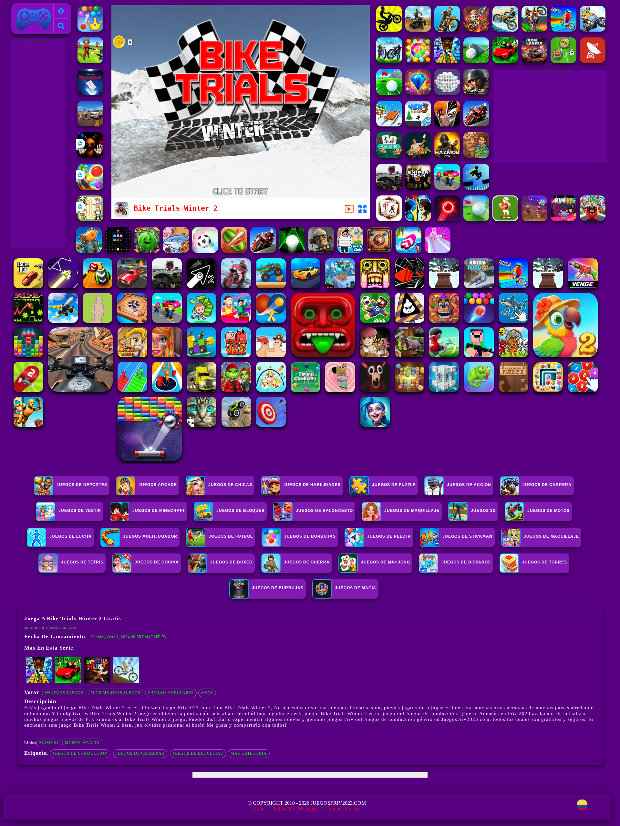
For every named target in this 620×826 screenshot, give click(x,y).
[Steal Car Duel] (447, 188)
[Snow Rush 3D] (389, 124)
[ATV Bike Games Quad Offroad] (418, 30)
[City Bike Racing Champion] (389, 61)
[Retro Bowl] (505, 219)
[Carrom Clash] (379, 251)
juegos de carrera (547, 485)
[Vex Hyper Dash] (476, 188)
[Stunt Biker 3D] (447, 30)
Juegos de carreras (140, 753)
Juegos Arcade (158, 485)
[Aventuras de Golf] (389, 93)
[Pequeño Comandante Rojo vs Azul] (90, 61)
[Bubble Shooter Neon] (447, 219)
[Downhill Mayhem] (126, 681)
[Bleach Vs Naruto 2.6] (447, 124)
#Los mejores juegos (115, 693)
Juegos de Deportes (82, 485)
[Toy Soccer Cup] (563, 61)
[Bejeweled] (418, 93)
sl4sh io (48, 743)
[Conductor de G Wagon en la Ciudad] (90, 124)
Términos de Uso (342, 808)
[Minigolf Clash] (476, 219)
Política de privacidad (295, 808)
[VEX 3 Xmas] (418, 124)
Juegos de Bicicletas (198, 753)
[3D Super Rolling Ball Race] (205, 251)
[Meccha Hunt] (97, 681)
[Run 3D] (563, 219)
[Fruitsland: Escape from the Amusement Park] (592, 219)
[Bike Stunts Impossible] (534, 30)
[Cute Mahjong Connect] (90, 219)
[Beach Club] (350, 251)
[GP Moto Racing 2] (263, 251)
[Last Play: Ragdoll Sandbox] (321, 251)
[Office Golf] (476, 61)
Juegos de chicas (230, 485)
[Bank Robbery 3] (89, 251)
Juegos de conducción (80, 753)
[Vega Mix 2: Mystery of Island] (476, 156)
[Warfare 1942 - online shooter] (476, 93)
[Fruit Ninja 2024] (234, 251)
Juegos (69, 628)
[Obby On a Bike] (563, 30)
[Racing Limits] (389, 188)
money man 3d (82, 743)
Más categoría (249, 753)
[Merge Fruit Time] (147, 251)
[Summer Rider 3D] (408, 251)
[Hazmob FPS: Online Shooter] (447, 156)
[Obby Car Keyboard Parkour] (505, 61)
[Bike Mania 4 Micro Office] (389, 30)
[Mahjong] (389, 156)
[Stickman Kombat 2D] (418, 219)
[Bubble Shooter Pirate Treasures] (90, 188)
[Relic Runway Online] (418, 156)
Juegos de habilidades (312, 485)
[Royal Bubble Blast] (90, 30)
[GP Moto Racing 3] (476, 124)
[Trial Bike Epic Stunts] (592, 30)
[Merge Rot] (176, 251)
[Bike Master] (476, 30)
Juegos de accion (469, 485)
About (259, 808)
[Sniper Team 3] (418, 188)
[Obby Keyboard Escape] (447, 61)
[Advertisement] (38, 144)
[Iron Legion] (534, 61)
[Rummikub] (90, 93)
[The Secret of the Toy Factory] (90, 156)
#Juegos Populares (171, 693)
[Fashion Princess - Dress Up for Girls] (437, 251)
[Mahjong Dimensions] (447, 93)
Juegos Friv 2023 (32, 7)
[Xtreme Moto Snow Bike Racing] (505, 30)
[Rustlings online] (592, 61)
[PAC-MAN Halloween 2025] (118, 251)
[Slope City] (292, 251)
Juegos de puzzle (394, 485)
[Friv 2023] (61, 11)
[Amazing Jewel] (418, 61)
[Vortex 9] (534, 219)
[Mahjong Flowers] (389, 219)
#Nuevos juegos (64, 693)
